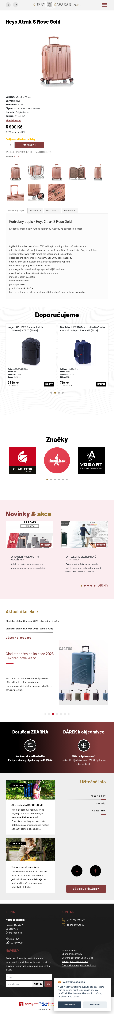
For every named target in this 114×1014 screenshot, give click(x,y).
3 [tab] (59, 393)
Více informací (13, 120)
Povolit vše (69, 1004)
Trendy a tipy (97, 795)
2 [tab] (55, 393)
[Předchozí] (95, 871)
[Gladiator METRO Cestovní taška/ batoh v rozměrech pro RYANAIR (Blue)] (83, 356)
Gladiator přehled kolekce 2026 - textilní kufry (29, 628)
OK (48, 984)
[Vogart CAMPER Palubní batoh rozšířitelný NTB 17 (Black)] (31, 356)
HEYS (16, 156)
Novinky (101, 803)
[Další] (77, 871)
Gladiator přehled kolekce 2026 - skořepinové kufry (32, 620)
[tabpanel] (31, 356)
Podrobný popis (16, 210)
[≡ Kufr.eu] (57, 4)
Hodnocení (69, 210)
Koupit (31, 145)
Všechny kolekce (19, 637)
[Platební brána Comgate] (29, 1004)
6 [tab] (67, 479)
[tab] (16, 210)
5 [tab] (63, 479)
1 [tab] (51, 393)
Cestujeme (99, 810)
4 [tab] (63, 393)
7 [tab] (68, 714)
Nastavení (95, 1004)
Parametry (35, 210)
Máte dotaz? (52, 210)
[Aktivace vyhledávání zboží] (8, 4)
